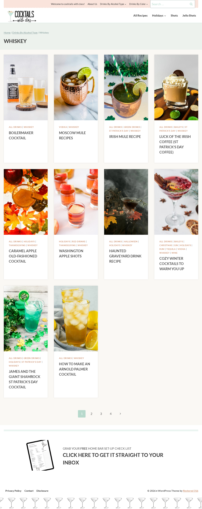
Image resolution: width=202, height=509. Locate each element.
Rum (161, 249)
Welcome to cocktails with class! (68, 4)
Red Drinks (78, 241)
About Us (92, 4)
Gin (176, 245)
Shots (174, 15)
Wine (175, 253)
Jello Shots (189, 15)
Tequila (171, 249)
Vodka (63, 127)
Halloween (131, 241)
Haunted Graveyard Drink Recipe (125, 256)
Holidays (29, 241)
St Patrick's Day (119, 131)
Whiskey (29, 127)
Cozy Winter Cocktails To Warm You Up (171, 263)
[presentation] (26, 87)
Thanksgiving (17, 245)
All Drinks (15, 127)
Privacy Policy (13, 490)
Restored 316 (190, 490)
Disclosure (42, 490)
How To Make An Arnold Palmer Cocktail (74, 369)
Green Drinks (132, 127)
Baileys (178, 127)
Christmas (165, 245)
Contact (28, 490)
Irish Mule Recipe (125, 136)
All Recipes (140, 15)
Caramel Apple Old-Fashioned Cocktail (23, 256)
